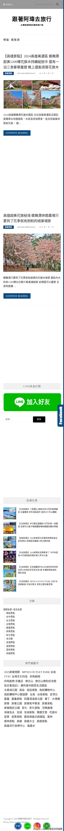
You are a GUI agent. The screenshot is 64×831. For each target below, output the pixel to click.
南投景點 (10, 613)
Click (60, 416)
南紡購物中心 (47, 690)
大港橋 (56, 698)
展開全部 (7, 609)
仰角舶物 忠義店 (13, 681)
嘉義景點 (10, 627)
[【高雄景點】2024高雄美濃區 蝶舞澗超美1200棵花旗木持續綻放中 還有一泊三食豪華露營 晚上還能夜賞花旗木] (32, 94)
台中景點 (10, 616)
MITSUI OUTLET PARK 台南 (39, 672)
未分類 (9, 638)
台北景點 (10, 620)
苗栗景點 (10, 646)
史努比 (54, 694)
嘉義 (6, 698)
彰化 (24, 707)
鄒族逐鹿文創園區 (34, 716)
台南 (32, 694)
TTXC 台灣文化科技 (16, 676)
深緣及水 (9, 712)
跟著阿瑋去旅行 (32, 19)
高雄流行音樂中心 (14, 725)
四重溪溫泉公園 (33, 698)
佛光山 (29, 681)
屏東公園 (16, 703)
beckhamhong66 (26, 73)
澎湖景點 (10, 642)
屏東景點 (10, 631)
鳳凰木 (31, 725)
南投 (22, 690)
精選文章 (42, 712)
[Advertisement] (32, 180)
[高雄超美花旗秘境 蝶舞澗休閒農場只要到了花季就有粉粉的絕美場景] (32, 252)
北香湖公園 (10, 690)
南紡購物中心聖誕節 (16, 694)
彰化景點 (10, 635)
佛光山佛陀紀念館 (45, 681)
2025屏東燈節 (12, 672)
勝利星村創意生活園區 (34, 685)
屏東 (6, 703)
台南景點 (10, 624)
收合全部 (17, 609)
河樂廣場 (47, 707)
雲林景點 (10, 650)
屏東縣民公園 (12, 707)
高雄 (19, 721)
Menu (9, 4)
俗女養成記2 (11, 685)
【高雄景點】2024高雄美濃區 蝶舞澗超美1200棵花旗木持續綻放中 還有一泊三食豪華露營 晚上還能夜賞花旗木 (31, 61)
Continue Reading (17, 133)
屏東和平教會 (32, 703)
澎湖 (19, 712)
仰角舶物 (35, 676)
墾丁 (47, 698)
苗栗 (6, 716)
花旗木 (53, 712)
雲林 (50, 716)
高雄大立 (29, 721)
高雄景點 (8, 73)
